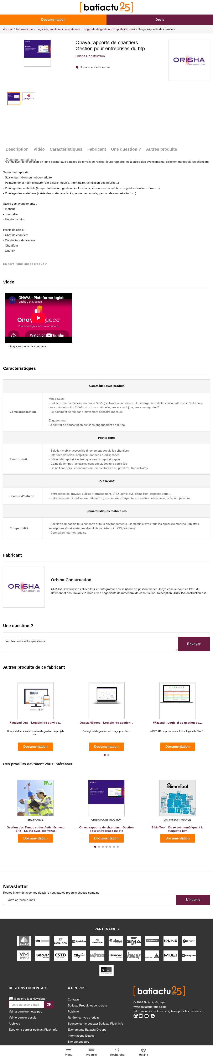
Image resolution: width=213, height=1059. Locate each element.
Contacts (73, 999)
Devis (159, 19)
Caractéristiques (66, 149)
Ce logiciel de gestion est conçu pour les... (106, 731)
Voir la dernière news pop (25, 1011)
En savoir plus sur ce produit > (25, 263)
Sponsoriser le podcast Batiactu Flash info (95, 1023)
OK (49, 1004)
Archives (14, 1023)
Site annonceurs (78, 1041)
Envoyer (194, 644)
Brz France (35, 819)
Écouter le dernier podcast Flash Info (33, 1029)
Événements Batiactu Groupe (87, 1029)
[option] (37, 53)
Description (17, 149)
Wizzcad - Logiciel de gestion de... (177, 722)
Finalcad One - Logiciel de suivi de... (36, 722)
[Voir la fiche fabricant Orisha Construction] (24, 587)
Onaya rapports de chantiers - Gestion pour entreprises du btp (106, 829)
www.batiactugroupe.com (150, 1006)
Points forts (106, 437)
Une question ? (126, 149)
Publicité (73, 1011)
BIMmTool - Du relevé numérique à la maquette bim (177, 829)
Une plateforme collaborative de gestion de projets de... (35, 733)
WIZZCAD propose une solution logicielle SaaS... (177, 731)
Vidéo (39, 149)
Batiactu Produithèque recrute (87, 1005)
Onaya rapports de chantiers (27, 346)
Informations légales (81, 1035)
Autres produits (161, 149)
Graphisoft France (177, 819)
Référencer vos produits (83, 1017)
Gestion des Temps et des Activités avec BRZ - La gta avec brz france (35, 829)
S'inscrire (193, 899)
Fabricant (96, 149)
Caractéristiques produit (106, 385)
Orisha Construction (90, 56)
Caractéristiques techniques (107, 511)
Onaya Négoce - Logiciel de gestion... (106, 722)
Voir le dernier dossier (23, 1017)
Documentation (53, 19)
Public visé (106, 480)
